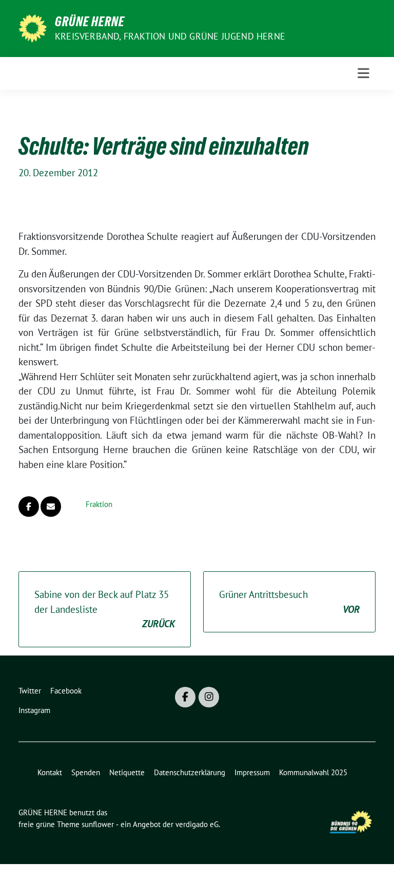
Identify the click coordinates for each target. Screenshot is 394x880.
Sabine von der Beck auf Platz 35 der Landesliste (104, 609)
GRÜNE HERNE (90, 21)
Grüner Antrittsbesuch (289, 601)
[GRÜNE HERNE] (32, 27)
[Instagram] (209, 697)
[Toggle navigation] (363, 73)
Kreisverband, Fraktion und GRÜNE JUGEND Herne (170, 36)
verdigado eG (197, 824)
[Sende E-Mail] (51, 506)
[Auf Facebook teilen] (28, 506)
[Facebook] (185, 697)
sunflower (98, 824)
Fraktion (99, 504)
